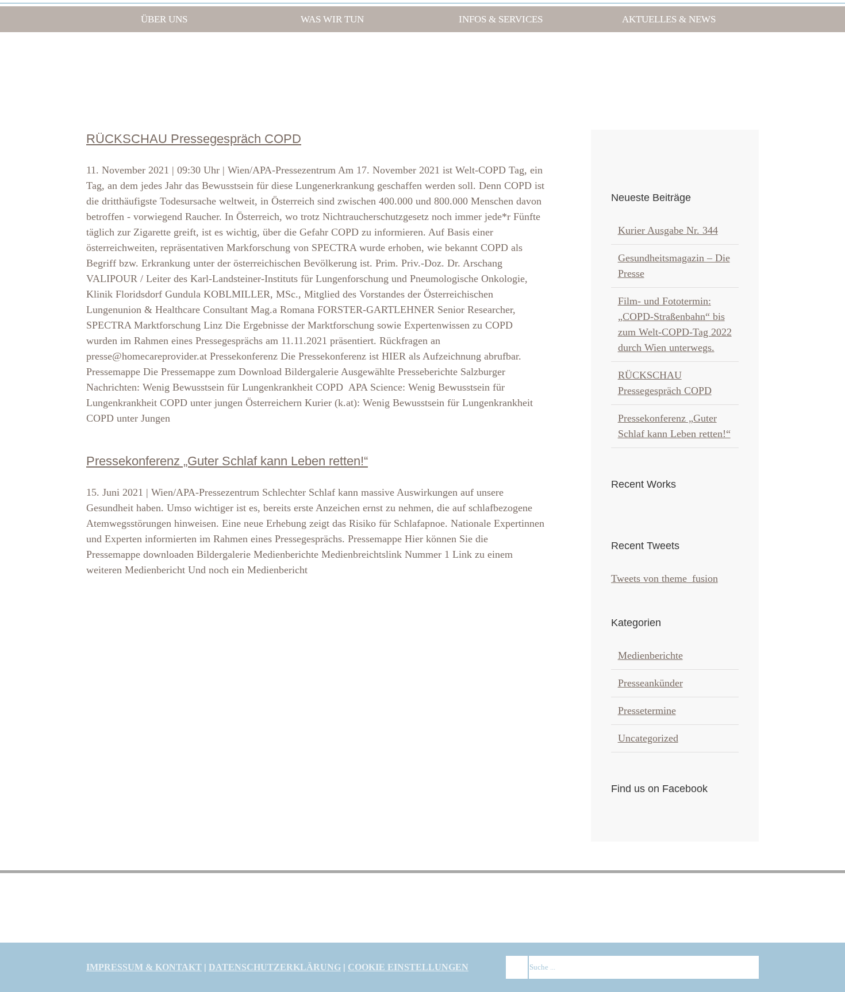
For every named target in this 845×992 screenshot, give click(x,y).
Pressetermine (647, 710)
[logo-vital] (621, 895)
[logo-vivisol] (721, 895)
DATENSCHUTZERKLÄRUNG (275, 967)
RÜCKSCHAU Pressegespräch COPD (193, 139)
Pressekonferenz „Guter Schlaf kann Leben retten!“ (227, 461)
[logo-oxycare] (522, 895)
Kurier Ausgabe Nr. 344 (668, 230)
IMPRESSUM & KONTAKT (144, 967)
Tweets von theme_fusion (664, 578)
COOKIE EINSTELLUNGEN (408, 967)
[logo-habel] (124, 895)
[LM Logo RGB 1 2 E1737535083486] (323, 901)
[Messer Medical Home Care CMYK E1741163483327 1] (422, 900)
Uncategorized (648, 738)
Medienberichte (650, 655)
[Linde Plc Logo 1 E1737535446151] (223, 900)
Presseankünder (650, 683)
